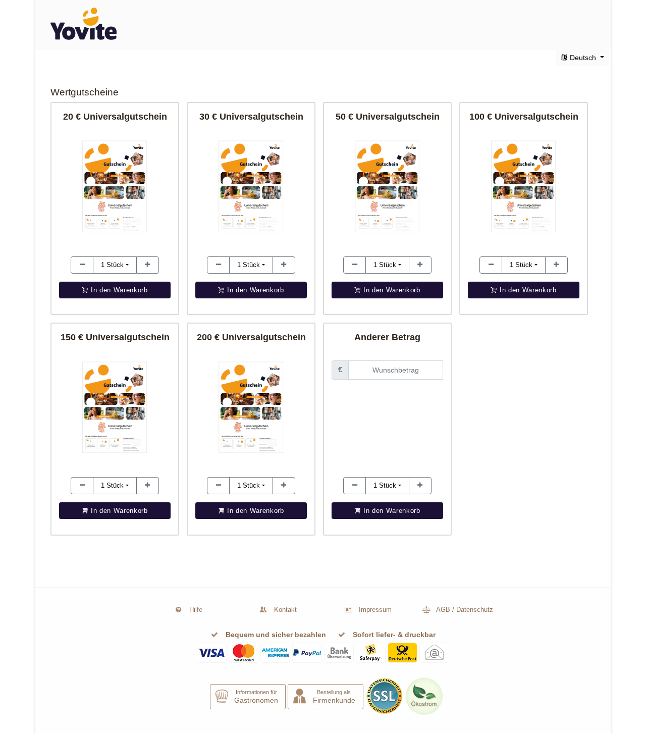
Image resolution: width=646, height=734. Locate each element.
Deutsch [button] (583, 58)
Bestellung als (334, 696)
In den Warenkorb (390, 510)
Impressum (375, 609)
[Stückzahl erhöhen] (82, 265)
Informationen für (256, 696)
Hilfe (195, 609)
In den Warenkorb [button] (117, 290)
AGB (443, 609)
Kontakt (285, 609)
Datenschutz (474, 609)
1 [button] (112, 265)
